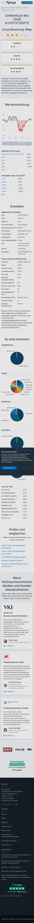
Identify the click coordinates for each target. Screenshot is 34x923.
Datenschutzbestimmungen (24, 450)
